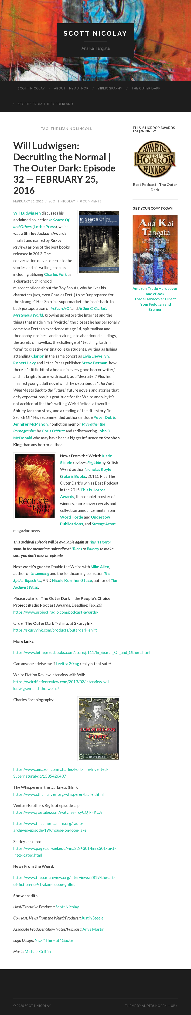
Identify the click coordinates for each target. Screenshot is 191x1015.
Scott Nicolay (95, 33)
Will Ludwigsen (27, 213)
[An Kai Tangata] (155, 283)
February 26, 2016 (28, 201)
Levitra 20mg (67, 663)
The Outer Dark (146, 88)
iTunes (77, 548)
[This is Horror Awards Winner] (155, 179)
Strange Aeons (104, 523)
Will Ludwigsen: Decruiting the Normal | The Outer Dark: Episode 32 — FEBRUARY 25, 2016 (64, 168)
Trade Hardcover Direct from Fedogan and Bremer (155, 304)
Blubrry (93, 548)
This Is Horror (100, 542)
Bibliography (110, 88)
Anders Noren (154, 1006)
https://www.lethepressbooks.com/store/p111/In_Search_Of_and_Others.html (81, 652)
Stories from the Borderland (45, 104)
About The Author (71, 88)
